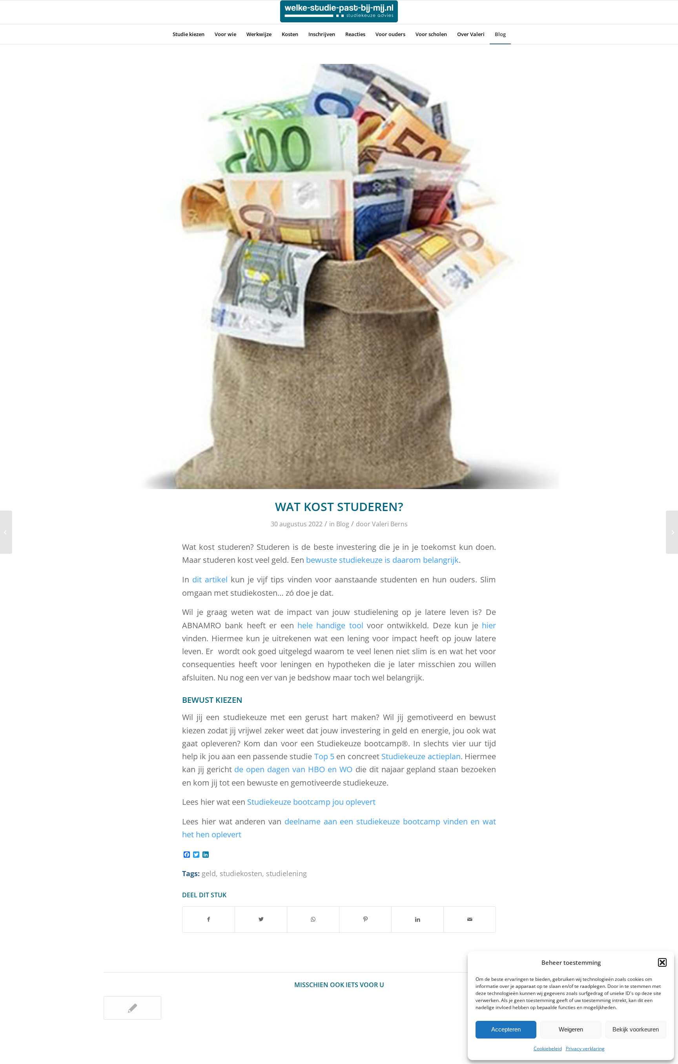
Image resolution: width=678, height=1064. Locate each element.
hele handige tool (330, 625)
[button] (662, 962)
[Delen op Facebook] (208, 919)
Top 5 (324, 756)
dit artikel (210, 579)
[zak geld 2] (339, 276)
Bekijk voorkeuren (635, 1029)
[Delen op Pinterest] (365, 919)
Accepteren (506, 1029)
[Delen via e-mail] (470, 919)
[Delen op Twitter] (261, 919)
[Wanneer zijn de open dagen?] (6, 532)
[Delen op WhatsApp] (313, 919)
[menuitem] (189, 34)
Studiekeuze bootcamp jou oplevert (311, 802)
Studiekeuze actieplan (420, 756)
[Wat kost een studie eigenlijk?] (132, 1008)
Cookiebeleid (548, 1048)
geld (209, 873)
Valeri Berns (390, 524)
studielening (286, 873)
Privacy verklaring (585, 1048)
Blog (342, 524)
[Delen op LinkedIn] (417, 919)
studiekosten (241, 873)
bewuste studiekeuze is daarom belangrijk (382, 560)
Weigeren (571, 1029)
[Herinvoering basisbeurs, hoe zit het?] (672, 532)
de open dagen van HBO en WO (293, 769)
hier (487, 625)
